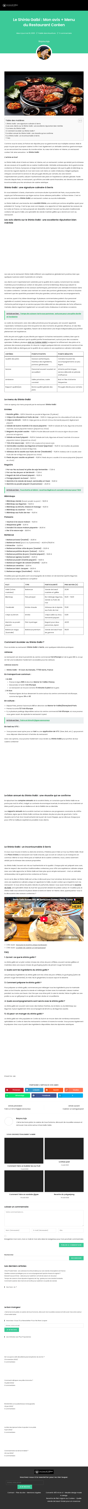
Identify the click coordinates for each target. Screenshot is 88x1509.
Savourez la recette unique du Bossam (31, 945)
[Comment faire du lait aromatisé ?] (12, 1441)
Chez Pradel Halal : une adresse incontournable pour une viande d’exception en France (34, 1271)
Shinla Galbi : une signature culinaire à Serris (24, 124)
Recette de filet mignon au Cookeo (60, 1498)
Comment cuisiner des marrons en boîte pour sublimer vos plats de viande (30, 1281)
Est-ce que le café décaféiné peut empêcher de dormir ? (24, 1357)
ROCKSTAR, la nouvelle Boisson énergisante (19, 1404)
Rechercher (8, 1255)
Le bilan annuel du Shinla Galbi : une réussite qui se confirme (30, 133)
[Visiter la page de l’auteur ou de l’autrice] (8, 1121)
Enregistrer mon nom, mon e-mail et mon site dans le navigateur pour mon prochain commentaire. (44, 1239)
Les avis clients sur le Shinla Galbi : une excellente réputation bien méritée (35, 126)
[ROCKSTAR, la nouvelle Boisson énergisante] (12, 1394)
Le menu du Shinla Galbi (16, 128)
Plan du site (20, 1492)
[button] (81, 5)
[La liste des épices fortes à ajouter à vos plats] (12, 1418)
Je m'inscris (12, 1330)
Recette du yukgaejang (64, 1194)
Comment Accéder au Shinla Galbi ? (21, 131)
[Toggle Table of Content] (79, 120)
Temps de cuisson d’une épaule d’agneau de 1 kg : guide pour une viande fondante (33, 1278)
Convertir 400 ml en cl (54, 1492)
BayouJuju (44, 41)
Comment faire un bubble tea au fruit (23, 1166)
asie (14, 1076)
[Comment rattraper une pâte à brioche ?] (12, 1371)
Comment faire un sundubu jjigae (24, 1194)
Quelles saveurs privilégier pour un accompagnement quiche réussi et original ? (32, 1273)
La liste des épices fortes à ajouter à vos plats (20, 1427)
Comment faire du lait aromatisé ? (16, 1451)
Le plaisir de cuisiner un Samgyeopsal (31, 948)
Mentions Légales (34, 1492)
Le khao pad (64, 1162)
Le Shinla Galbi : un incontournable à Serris (23, 136)
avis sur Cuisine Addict (37, 342)
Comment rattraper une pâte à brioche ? (18, 1380)
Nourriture (52, 33)
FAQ (8, 138)
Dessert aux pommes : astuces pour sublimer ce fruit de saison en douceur (30, 1276)
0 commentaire (65, 33)
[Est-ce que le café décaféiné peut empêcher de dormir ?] (12, 1348)
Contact (11, 1492)
